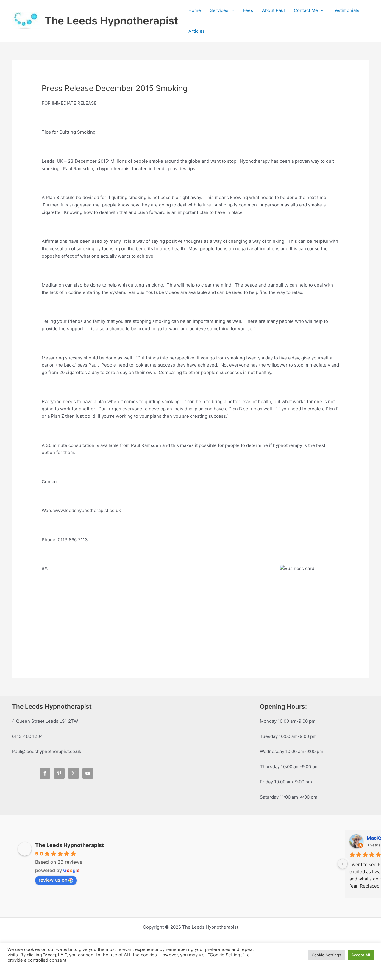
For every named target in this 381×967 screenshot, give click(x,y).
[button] (231, 10)
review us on (53, 880)
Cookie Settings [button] (326, 954)
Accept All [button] (360, 954)
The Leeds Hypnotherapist (111, 20)
